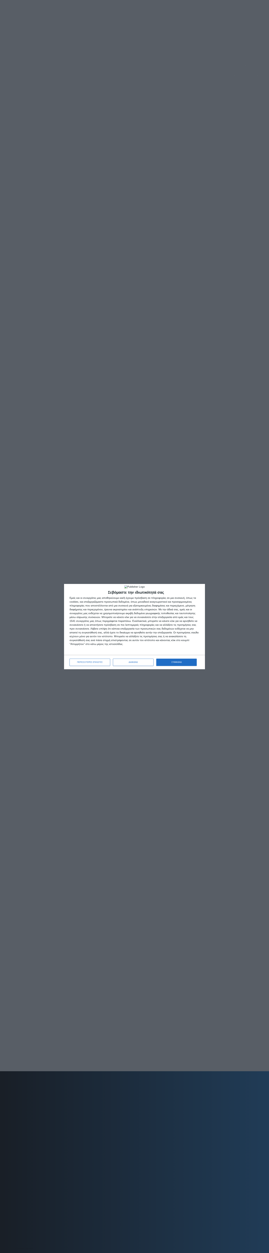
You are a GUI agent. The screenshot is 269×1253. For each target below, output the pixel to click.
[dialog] (134, 626)
